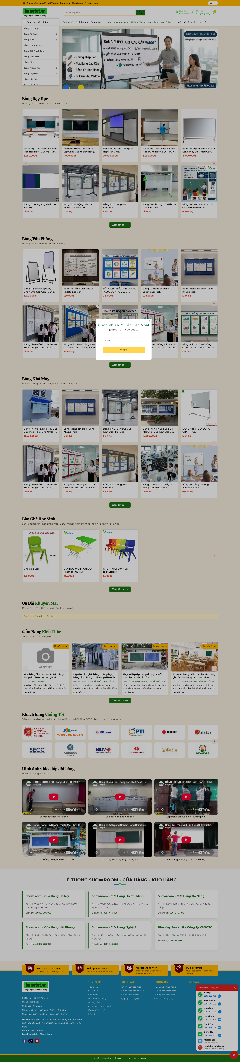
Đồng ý (123, 349)
